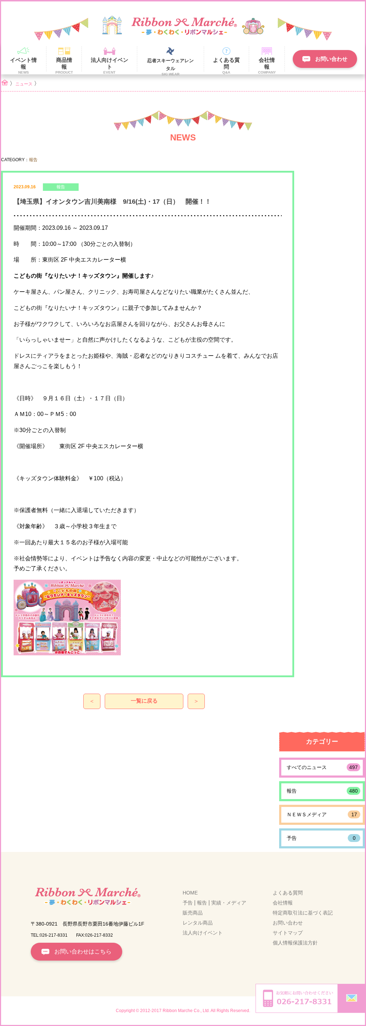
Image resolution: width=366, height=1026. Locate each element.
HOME (190, 893)
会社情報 (283, 903)
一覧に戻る (144, 701)
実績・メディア (228, 903)
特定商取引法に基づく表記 (303, 913)
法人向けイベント (203, 933)
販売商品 (193, 913)
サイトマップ (288, 933)
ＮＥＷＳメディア (322, 814)
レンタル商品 (198, 923)
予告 (321, 838)
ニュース (24, 83)
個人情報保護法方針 (295, 943)
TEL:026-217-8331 (49, 935)
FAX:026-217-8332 (94, 935)
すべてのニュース (322, 767)
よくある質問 (288, 893)
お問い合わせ (288, 923)
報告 (322, 791)
